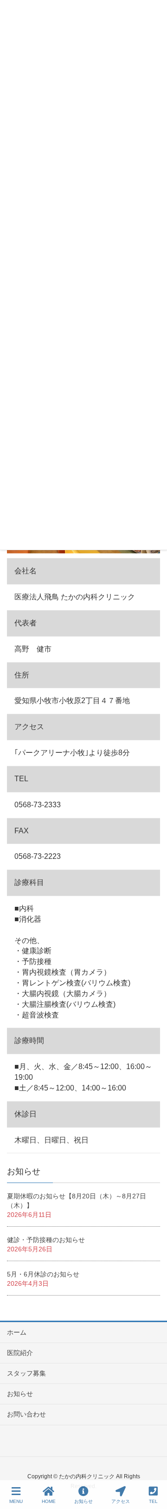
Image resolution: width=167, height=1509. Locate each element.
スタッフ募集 (26, 1373)
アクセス (120, 1501)
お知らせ (20, 1393)
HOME (49, 1501)
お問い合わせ (26, 1414)
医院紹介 (20, 1352)
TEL (153, 1501)
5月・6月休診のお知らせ (43, 1274)
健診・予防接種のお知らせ (46, 1239)
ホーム (16, 1332)
